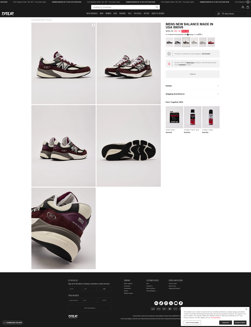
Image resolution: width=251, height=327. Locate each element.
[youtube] (176, 303)
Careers (126, 291)
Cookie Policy (168, 316)
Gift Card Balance (89, 308)
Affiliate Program (128, 293)
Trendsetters (127, 288)
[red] (211, 42)
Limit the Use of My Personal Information (144, 318)
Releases (137, 13)
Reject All (225, 322)
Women (108, 13)
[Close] (246, 309)
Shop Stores (229, 14)
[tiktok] (161, 303)
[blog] (156, 303)
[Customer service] (218, 14)
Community (127, 286)
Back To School (158, 13)
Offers (146, 13)
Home (32, 19)
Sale (130, 13)
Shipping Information (174, 288)
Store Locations (150, 288)
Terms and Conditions (148, 316)
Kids (115, 13)
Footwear (182, 64)
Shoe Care (190, 62)
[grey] (194, 42)
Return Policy (172, 286)
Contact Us (149, 286)
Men (101, 13)
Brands (122, 13)
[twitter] (171, 303)
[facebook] (181, 303)
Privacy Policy (137, 316)
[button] (12, 322)
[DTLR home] (8, 13)
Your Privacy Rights (125, 318)
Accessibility (159, 316)
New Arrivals (92, 13)
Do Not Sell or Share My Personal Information (170, 318)
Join (104, 289)
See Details (206, 54)
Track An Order (173, 283)
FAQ (147, 283)
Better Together (128, 283)
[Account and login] (243, 7)
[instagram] (166, 303)
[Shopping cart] (247, 7)
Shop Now (169, 132)
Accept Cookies (240, 322)
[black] (169, 42)
